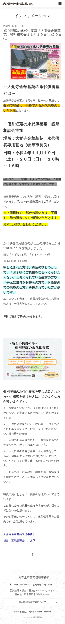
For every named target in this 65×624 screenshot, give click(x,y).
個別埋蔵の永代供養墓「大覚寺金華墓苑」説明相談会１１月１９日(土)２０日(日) (32, 34)
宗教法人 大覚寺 (27, 612)
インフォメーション (32, 16)
